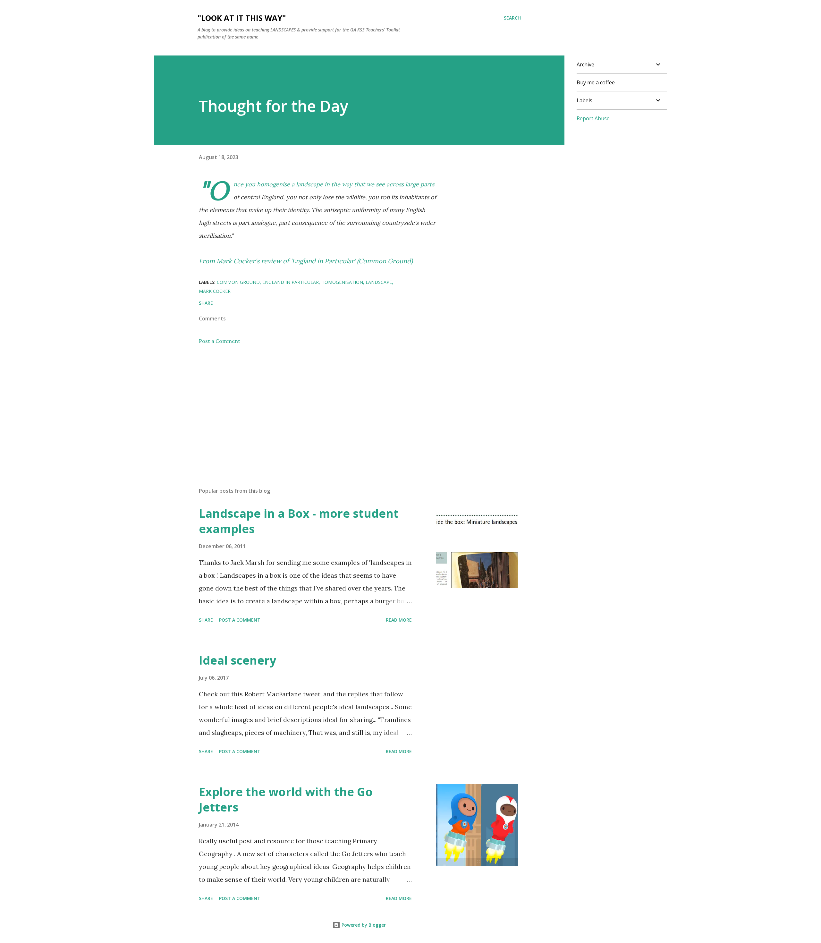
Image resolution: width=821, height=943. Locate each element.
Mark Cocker (215, 291)
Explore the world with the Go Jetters (286, 799)
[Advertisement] (307, 407)
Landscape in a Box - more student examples (299, 521)
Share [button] (206, 303)
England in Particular (290, 282)
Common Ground (238, 282)
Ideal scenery (237, 660)
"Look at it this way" (242, 18)
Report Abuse (593, 118)
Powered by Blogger (363, 925)
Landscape (379, 282)
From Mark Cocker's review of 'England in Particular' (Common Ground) (306, 261)
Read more (399, 620)
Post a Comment (219, 341)
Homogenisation (342, 282)
